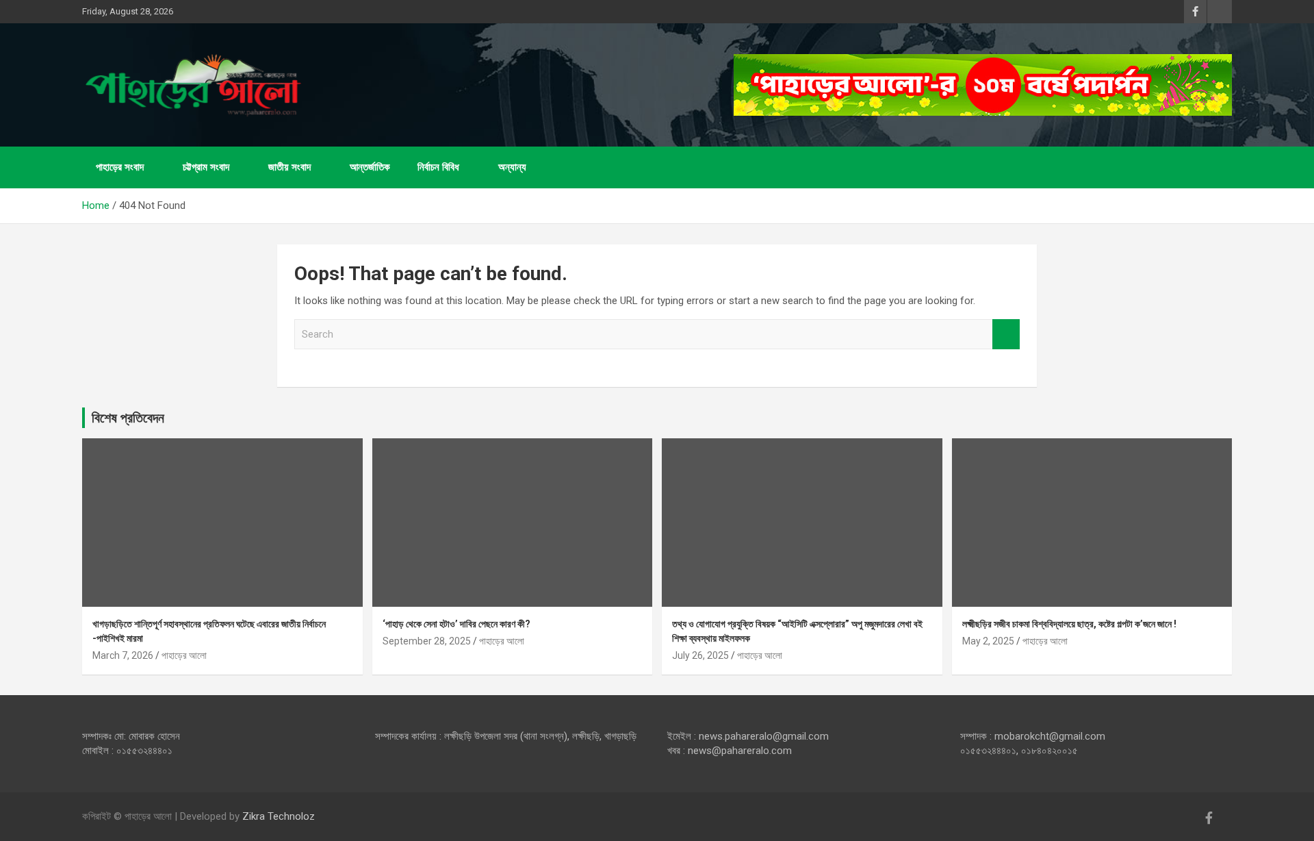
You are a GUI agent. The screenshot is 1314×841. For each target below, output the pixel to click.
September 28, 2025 (427, 641)
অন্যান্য (512, 167)
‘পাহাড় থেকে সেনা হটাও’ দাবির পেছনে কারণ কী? (456, 623)
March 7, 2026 (122, 655)
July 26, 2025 (700, 655)
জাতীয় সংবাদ (289, 167)
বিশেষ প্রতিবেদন (128, 418)
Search (1006, 334)
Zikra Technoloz (278, 816)
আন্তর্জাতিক (370, 167)
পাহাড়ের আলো (184, 655)
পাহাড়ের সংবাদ (120, 167)
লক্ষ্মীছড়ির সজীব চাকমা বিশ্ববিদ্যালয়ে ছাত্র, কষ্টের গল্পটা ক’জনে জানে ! (1069, 623)
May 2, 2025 (988, 641)
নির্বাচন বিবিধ (438, 167)
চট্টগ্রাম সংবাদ (206, 167)
